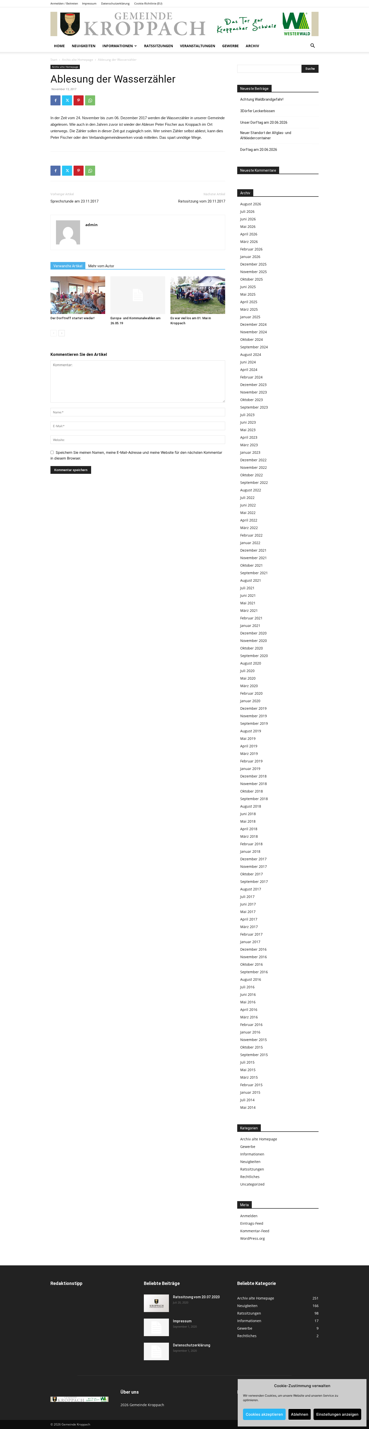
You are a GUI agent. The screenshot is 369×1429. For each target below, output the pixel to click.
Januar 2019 (250, 768)
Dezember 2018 (253, 776)
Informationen (117, 45)
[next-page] (61, 333)
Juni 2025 (248, 286)
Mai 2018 (248, 821)
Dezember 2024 (253, 324)
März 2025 (249, 309)
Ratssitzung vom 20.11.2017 (201, 201)
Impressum (89, 3)
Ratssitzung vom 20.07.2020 (196, 1297)
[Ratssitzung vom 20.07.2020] (156, 1303)
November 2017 (253, 866)
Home (59, 45)
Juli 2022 (247, 497)
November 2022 (253, 467)
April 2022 (248, 520)
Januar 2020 (250, 700)
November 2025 (253, 271)
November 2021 (253, 557)
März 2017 (249, 926)
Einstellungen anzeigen (337, 1414)
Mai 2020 (248, 678)
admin (91, 224)
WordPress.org (252, 1238)
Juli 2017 (247, 896)
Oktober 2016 (251, 964)
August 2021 (250, 580)
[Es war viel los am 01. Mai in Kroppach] (197, 295)
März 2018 (249, 836)
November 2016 (253, 956)
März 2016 (249, 1017)
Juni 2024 (248, 362)
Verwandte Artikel (67, 266)
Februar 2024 (251, 377)
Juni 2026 (248, 219)
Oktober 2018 (251, 791)
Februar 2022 (251, 535)
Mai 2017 (248, 911)
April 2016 (248, 1009)
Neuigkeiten (83, 45)
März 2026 (249, 241)
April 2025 (248, 301)
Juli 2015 (247, 1062)
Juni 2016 (248, 994)
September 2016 (254, 971)
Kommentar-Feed (254, 1230)
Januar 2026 (250, 256)
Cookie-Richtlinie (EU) (148, 3)
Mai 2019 (248, 738)
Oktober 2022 (251, 475)
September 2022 (254, 482)
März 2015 (249, 1077)
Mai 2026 (248, 226)
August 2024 (250, 354)
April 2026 (248, 234)
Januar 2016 (250, 1032)
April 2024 (248, 369)
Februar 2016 (251, 1024)
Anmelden (249, 1215)
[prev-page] (53, 333)
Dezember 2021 (253, 550)
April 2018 (248, 828)
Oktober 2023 (251, 399)
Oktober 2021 (251, 565)
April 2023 (248, 437)
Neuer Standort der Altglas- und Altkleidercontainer (265, 135)
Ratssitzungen (158, 45)
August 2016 (250, 979)
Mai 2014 (248, 1107)
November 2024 (253, 332)
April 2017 (248, 919)
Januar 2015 (250, 1092)
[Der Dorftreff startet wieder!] (77, 295)
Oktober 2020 (251, 648)
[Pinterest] (79, 100)
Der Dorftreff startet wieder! (72, 318)
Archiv (252, 45)
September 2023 (254, 407)
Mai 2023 (248, 429)
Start (53, 59)
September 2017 (254, 881)
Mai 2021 (248, 603)
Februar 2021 (251, 618)
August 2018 (250, 806)
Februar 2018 (251, 843)
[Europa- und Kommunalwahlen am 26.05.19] (137, 295)
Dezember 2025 (253, 264)
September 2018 (254, 798)
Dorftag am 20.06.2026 (258, 150)
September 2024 (254, 347)
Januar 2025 (250, 316)
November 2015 (253, 1039)
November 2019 (253, 715)
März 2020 (249, 685)
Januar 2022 (250, 542)
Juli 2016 (247, 987)
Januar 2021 (250, 625)
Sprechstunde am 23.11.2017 (74, 201)
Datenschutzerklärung (115, 3)
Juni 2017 (248, 904)
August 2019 (250, 731)
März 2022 (249, 527)
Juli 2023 (247, 414)
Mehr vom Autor (101, 266)
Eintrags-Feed (251, 1223)
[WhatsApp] (90, 100)
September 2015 (254, 1054)
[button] (312, 46)
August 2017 (250, 889)
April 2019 (248, 746)
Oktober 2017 (251, 874)
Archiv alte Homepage (77, 59)
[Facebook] (55, 100)
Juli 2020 (247, 670)
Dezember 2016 (253, 949)
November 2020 (253, 640)
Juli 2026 (247, 211)
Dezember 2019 (253, 708)
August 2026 (250, 204)
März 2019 (249, 753)
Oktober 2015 (251, 1047)
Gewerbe (230, 45)
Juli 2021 (247, 588)
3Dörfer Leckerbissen (257, 111)
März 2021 (249, 610)
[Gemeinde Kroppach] (184, 24)
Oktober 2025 (251, 279)
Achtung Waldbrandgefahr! (261, 99)
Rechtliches (250, 1176)
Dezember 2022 (253, 460)
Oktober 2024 (251, 339)
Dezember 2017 (253, 859)
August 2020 (250, 663)
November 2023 (253, 392)
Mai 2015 (248, 1069)
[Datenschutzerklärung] (156, 1351)
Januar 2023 (250, 452)
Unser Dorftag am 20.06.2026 (263, 122)
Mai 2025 (248, 294)
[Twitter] (67, 100)
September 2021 (254, 572)
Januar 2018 (250, 851)
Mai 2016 (248, 1002)
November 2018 (253, 783)
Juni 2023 (248, 422)
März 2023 (249, 444)
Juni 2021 (248, 595)
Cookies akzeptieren (264, 1414)
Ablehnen (299, 1414)
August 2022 (250, 490)
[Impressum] (156, 1327)
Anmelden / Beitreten (64, 3)
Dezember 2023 (253, 384)
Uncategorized (252, 1184)
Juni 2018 (248, 813)
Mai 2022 (248, 512)
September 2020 (254, 655)
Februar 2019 (251, 761)
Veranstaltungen (197, 45)
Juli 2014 (247, 1099)
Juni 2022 (248, 505)
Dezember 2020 (253, 633)
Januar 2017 (250, 941)
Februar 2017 (251, 934)
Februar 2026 (251, 249)
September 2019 (254, 723)
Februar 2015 (251, 1084)
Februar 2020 (251, 693)
